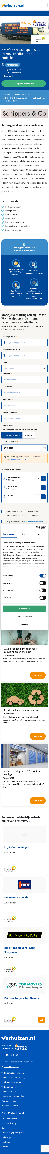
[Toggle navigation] (44, 5)
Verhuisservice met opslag (13, 1077)
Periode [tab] (28, 435)
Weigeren (24, 624)
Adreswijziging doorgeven (12, 1132)
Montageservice (8, 1100)
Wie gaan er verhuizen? (11, 469)
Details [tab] (24, 534)
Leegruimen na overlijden (12, 1096)
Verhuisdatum (7, 425)
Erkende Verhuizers (21, 94)
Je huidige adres (9, 336)
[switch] (42, 583)
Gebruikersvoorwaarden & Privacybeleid (17, 1062)
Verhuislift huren (8, 1086)
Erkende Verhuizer (16, 459)
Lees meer (38, 675)
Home (7, 94)
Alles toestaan (24, 609)
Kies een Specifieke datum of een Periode (19, 429)
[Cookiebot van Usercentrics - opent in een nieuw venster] (35, 527)
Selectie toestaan (24, 616)
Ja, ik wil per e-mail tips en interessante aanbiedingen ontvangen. (22, 513)
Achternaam (7, 386)
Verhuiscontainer (8, 1091)
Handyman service (9, 1105)
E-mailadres (7, 399)
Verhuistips (6, 1137)
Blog (3, 1128)
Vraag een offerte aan (23, 83)
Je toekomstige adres (11, 349)
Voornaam (6, 373)
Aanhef (5, 362)
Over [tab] (40, 534)
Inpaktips (5, 1142)
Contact (5, 1146)
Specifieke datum (9, 442)
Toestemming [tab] (8, 534)
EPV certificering (8, 1123)
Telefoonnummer (9, 412)
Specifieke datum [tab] (12, 435)
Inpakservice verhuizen (11, 1082)
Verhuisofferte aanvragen (12, 1072)
